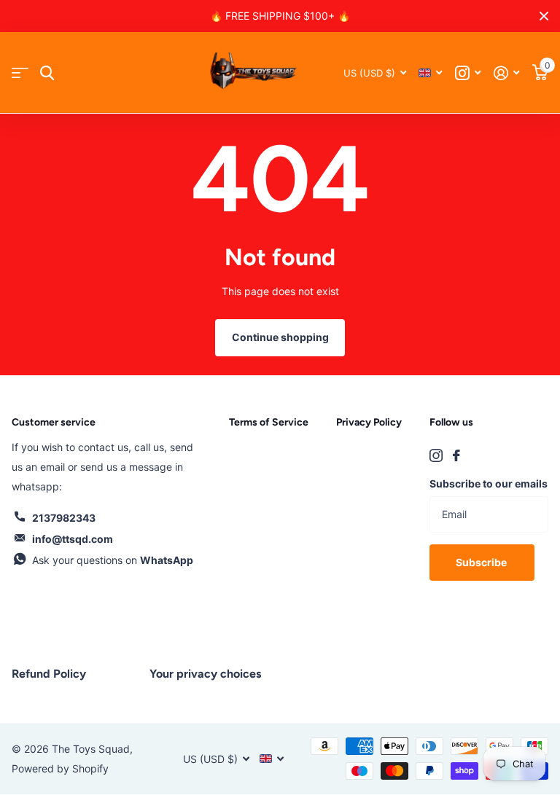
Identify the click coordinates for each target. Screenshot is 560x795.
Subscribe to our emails (488, 483)
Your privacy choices (205, 674)
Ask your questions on (112, 560)
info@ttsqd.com (72, 539)
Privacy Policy (369, 422)
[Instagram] (436, 455)
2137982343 (64, 518)
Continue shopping (280, 337)
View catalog (20, 73)
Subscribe (482, 562)
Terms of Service (268, 422)
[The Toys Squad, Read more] (467, 73)
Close (544, 16)
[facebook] (456, 455)
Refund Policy (49, 674)
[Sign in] (506, 73)
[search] (47, 73)
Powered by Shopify (60, 768)
